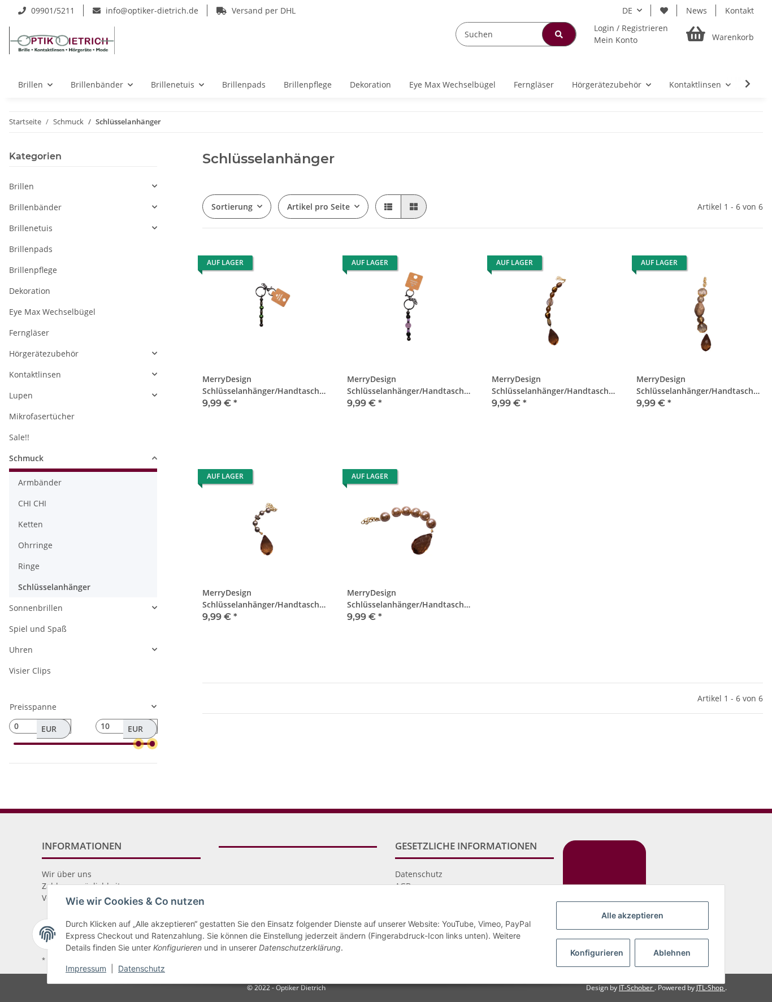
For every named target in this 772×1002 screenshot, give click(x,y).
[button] (631, 33)
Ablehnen (672, 952)
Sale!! (19, 437)
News (696, 10)
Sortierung (232, 206)
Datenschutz (419, 874)
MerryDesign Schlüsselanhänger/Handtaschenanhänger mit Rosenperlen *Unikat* (699, 385)
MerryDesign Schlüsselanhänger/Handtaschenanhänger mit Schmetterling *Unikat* (265, 598)
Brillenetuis (31, 228)
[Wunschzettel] (664, 10)
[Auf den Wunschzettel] (309, 265)
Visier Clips (30, 670)
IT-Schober (636, 987)
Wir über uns (67, 874)
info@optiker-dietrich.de (150, 10)
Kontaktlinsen (35, 374)
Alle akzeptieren (632, 915)
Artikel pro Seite (318, 206)
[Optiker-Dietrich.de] (62, 40)
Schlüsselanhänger (54, 587)
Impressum (86, 968)
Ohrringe (35, 545)
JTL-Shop (710, 987)
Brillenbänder (35, 207)
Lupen (21, 395)
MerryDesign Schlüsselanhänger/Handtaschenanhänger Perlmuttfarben (410, 598)
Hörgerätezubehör (44, 353)
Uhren (21, 649)
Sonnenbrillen (36, 607)
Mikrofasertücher (42, 416)
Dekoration (29, 290)
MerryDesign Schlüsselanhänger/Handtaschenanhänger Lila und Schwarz (410, 385)
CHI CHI (32, 503)
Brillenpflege (33, 269)
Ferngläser (29, 332)
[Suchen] (559, 34)
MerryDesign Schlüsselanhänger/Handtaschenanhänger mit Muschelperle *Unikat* (555, 385)
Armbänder (40, 482)
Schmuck (26, 458)
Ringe (29, 566)
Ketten (30, 524)
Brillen (21, 186)
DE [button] (627, 10)
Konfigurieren (596, 952)
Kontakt (739, 10)
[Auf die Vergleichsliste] (280, 265)
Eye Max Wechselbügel (52, 311)
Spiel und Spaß (38, 628)
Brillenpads (31, 249)
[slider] (138, 744)
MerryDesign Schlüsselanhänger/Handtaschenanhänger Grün (265, 385)
